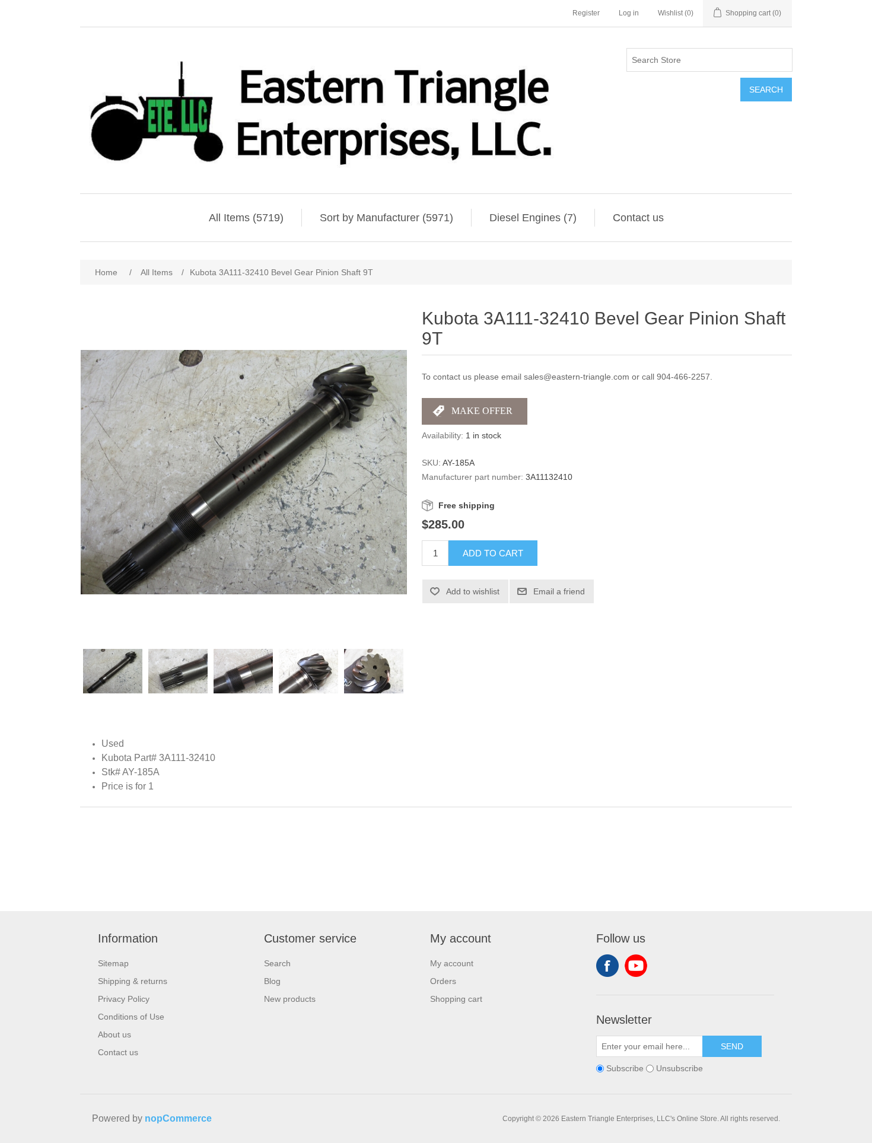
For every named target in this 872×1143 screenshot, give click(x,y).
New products (290, 999)
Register (586, 13)
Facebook (607, 965)
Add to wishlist (472, 591)
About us (114, 1034)
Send (732, 1046)
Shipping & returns (132, 981)
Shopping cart (456, 999)
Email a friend (559, 591)
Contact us (638, 218)
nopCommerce (178, 1118)
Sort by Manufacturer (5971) (386, 218)
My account (451, 963)
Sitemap (113, 963)
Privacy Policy (123, 999)
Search (766, 89)
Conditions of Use (131, 1016)
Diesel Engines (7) (533, 218)
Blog (272, 981)
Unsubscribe (679, 1068)
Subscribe (625, 1068)
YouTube (636, 965)
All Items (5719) (246, 218)
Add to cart (493, 553)
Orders (443, 981)
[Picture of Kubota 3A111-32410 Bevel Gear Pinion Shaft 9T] (112, 671)
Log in (629, 13)
